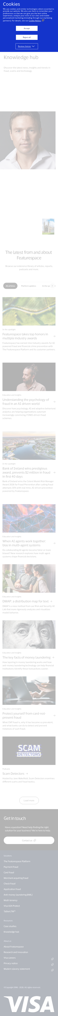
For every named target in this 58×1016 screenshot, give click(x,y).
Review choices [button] (24, 46)
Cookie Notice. (35, 20)
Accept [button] (27, 28)
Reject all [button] (27, 37)
